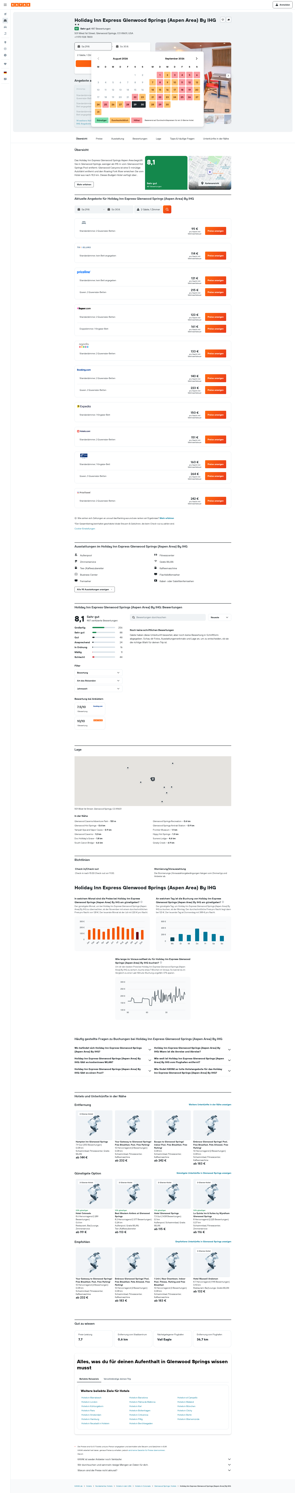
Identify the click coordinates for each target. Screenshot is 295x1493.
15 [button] (135, 89)
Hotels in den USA (123, 1486)
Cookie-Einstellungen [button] (85, 528)
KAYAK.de (79, 1486)
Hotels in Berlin (184, 1414)
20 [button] (120, 97)
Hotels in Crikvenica (138, 1414)
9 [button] (142, 82)
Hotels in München (186, 1406)
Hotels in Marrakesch (91, 1397)
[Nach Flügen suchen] (5, 14)
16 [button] (142, 89)
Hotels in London (89, 1402)
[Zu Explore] (5, 42)
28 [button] (127, 104)
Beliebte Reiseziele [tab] (89, 1378)
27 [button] (120, 104)
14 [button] (128, 89)
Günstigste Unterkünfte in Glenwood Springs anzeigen (204, 1173)
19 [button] (113, 97)
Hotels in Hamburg (90, 1419)
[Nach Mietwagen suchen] (5, 27)
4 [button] (105, 82)
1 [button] (135, 75)
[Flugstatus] (5, 49)
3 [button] (98, 82)
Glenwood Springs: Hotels (165, 1486)
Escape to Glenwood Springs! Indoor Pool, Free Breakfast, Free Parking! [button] (170, 1144)
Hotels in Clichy (184, 1410)
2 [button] (142, 75)
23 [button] (142, 97)
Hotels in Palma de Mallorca (142, 1402)
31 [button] (98, 111)
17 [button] (98, 97)
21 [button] (128, 97)
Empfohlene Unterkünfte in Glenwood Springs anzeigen (203, 1241)
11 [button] (105, 89)
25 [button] (105, 104)
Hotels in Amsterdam (91, 1414)
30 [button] (142, 104)
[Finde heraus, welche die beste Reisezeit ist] (5, 55)
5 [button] (113, 82)
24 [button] (98, 104)
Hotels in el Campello (187, 1397)
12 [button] (113, 89)
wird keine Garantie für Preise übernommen (146, 1450)
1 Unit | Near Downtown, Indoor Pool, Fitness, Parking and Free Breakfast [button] (169, 1281)
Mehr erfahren (167, 518)
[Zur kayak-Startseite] (20, 5)
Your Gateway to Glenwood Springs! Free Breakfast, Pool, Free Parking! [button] (133, 1143)
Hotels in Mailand (185, 1402)
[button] (5, 4)
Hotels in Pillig (136, 1419)
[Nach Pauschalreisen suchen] (5, 33)
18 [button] (105, 97)
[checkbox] (90, 708)
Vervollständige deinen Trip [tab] (117, 1378)
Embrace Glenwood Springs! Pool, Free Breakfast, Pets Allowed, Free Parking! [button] (210, 1144)
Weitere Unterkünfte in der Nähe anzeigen (210, 1104)
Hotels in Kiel (135, 1406)
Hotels (89, 1486)
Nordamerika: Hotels (103, 1486)
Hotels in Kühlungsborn (92, 1406)
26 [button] (113, 104)
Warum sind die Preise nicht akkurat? (97, 1470)
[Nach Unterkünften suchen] (5, 21)
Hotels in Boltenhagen (139, 1410)
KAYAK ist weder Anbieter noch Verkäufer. (100, 1459)
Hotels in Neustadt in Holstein (95, 1423)
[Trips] (5, 64)
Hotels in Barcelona (138, 1397)
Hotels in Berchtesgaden (141, 1423)
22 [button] (135, 97)
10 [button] (98, 89)
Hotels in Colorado (143, 1486)
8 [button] (135, 82)
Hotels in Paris (88, 1410)
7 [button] (127, 82)
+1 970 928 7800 (83, 36)
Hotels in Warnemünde (188, 1419)
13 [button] (120, 89)
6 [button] (120, 82)
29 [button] (135, 104)
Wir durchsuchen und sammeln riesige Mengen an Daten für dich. (113, 1464)
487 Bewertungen (101, 28)
